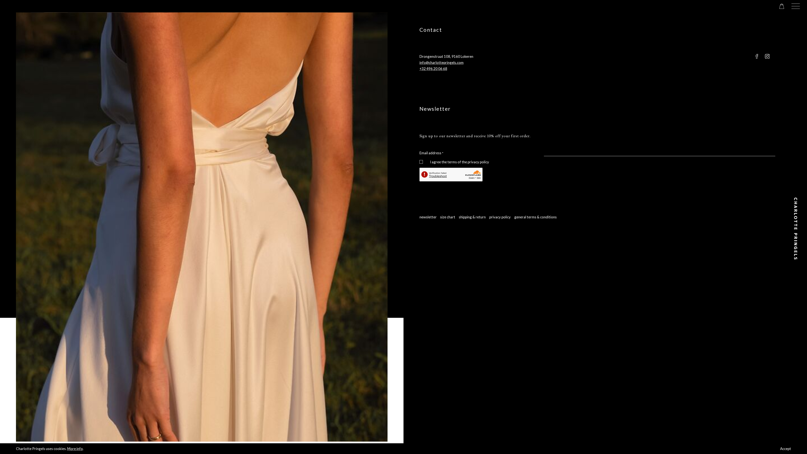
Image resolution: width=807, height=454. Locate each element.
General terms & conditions (535, 217)
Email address (430, 153)
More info (75, 448)
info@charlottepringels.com (441, 62)
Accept (785, 448)
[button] (795, 6)
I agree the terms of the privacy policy (459, 162)
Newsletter (428, 217)
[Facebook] (756, 56)
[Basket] (781, 6)
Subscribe (427, 184)
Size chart (447, 217)
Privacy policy (500, 217)
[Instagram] (767, 56)
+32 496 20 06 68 (433, 68)
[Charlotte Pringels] (795, 228)
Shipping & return (472, 217)
